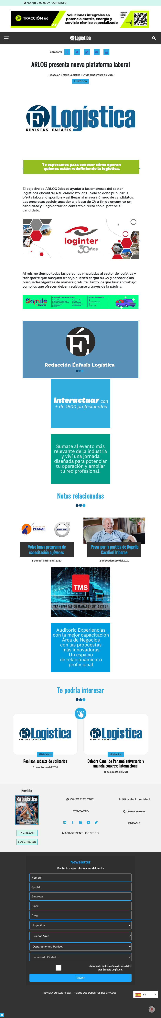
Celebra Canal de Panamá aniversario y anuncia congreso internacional (116, 763)
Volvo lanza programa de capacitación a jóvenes (47, 549)
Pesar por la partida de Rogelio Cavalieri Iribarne (114, 549)
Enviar (80, 977)
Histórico (45, 754)
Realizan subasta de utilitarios (45, 761)
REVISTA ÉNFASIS (53, 992)
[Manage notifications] (152, 1009)
